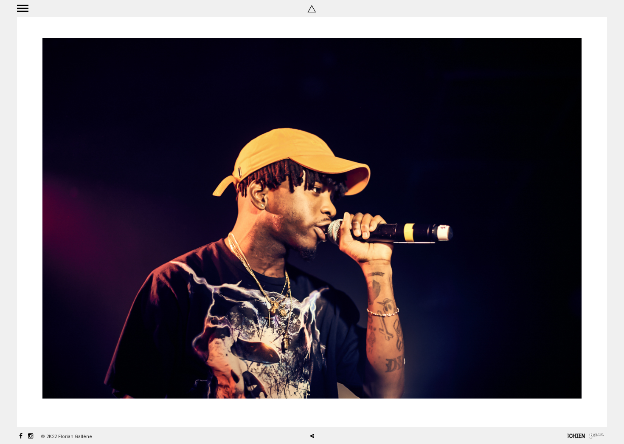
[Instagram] (30, 436)
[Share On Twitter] (327, 412)
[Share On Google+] (352, 412)
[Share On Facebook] (315, 412)
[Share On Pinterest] (339, 412)
